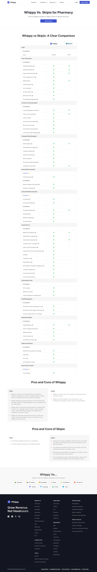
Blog (54, 525)
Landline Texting (38, 543)
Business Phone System (40, 545)
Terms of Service (66, 569)
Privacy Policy (85, 569)
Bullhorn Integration (76, 512)
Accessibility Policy (76, 569)
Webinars (55, 528)
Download (55, 551)
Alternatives (56, 543)
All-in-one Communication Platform (80, 528)
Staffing (55, 506)
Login (76, 2)
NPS (36, 524)
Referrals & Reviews (39, 521)
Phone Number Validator (40, 561)
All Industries (56, 503)
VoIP (36, 535)
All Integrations (56, 540)
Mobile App (37, 527)
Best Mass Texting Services (78, 522)
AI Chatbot (37, 518)
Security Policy (44, 569)
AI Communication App (77, 531)
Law (54, 509)
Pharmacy (55, 512)
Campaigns (37, 509)
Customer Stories (57, 531)
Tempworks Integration (77, 506)
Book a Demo (84, 2)
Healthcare (55, 518)
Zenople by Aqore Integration (79, 515)
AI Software (37, 548)
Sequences (37, 515)
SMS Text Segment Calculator (41, 559)
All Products (37, 503)
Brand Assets (56, 554)
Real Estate (56, 515)
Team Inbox (37, 506)
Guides (55, 534)
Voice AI (36, 532)
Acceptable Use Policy (55, 569)
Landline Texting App (77, 525)
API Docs (55, 548)
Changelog (55, 545)
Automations (37, 512)
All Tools (36, 556)
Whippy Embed (38, 529)
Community (56, 537)
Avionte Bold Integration (77, 509)
